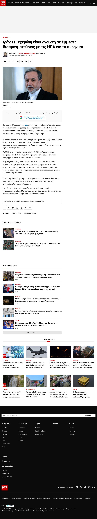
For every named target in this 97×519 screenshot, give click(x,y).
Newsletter (5, 473)
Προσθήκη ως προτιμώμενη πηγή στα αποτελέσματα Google (34, 117)
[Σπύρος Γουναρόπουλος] (5, 54)
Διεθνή (21, 441)
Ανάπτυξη (22, 428)
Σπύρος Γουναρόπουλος (26, 53)
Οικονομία (25, 3)
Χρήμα (21, 431)
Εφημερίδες (83, 3)
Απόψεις (72, 431)
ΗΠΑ (19, 213)
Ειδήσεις (11, 3)
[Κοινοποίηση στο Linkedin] (22, 61)
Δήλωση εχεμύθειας (43, 498)
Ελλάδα (32, 3)
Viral (3, 447)
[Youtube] (93, 487)
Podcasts (6, 461)
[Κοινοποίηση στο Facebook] (5, 61)
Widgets (4, 470)
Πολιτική (18, 3)
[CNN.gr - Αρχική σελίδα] (4, 487)
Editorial (71, 428)
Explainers (72, 434)
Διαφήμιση (88, 498)
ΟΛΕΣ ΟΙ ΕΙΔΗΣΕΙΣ (32, 332)
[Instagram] (89, 487)
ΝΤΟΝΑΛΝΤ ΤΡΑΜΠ (30, 213)
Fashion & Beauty (41, 431)
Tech (63, 3)
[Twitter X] (81, 487)
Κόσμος (38, 3)
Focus (48, 3)
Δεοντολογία (16, 498)
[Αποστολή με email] (30, 61)
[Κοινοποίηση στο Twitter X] (9, 61)
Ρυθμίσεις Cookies (29, 498)
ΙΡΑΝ (13, 213)
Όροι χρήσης (6, 498)
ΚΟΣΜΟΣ (6, 37)
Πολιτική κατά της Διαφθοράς (62, 498)
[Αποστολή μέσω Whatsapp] (18, 61)
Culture (37, 428)
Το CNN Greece (7, 477)
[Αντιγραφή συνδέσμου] (26, 61)
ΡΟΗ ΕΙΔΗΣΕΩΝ (10, 266)
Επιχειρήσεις (23, 434)
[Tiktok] (85, 487)
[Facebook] (77, 487)
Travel (54, 3)
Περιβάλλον (6, 444)
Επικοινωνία (78, 498)
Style (43, 3)
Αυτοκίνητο (69, 3)
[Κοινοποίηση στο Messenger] (13, 61)
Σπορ (58, 3)
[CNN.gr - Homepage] (3, 3)
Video (76, 3)
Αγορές (21, 437)
